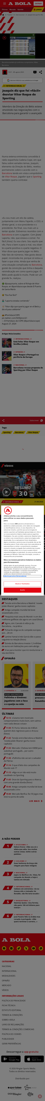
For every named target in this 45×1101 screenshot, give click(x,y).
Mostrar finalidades (22, 584)
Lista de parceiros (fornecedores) (15, 576)
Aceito (22, 590)
